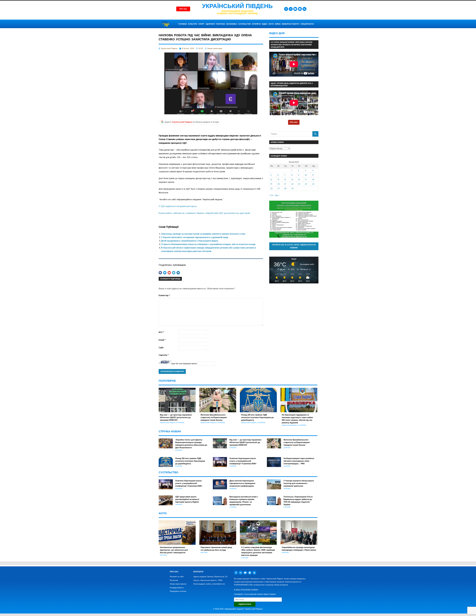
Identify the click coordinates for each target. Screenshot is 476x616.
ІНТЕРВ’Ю (256, 24)
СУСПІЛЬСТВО (244, 24)
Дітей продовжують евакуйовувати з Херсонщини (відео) (189, 241)
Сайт (161, 347)
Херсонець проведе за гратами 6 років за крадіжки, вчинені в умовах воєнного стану (203, 234)
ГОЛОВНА (182, 24)
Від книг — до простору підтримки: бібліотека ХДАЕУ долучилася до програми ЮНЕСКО (176, 417)
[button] (160, 272)
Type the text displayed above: (184, 363)
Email (162, 340)
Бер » (277, 195)
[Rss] (304, 9)
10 (306, 175)
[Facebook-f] (286, 9)
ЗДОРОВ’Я (210, 24)
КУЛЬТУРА (192, 24)
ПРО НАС (294, 122)
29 (292, 188)
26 (271, 188)
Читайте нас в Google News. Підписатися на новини (294, 246)
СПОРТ (201, 24)
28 (285, 188)
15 (292, 179)
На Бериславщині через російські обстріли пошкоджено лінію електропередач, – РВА (298, 461)
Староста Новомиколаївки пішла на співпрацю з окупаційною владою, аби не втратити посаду (208, 244)
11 (312, 175)
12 (271, 179)
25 (313, 184)
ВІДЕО (264, 24)
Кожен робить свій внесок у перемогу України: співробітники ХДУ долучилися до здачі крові (204, 213)
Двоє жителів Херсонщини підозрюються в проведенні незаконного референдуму (242, 483)
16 (299, 179)
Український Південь (237, 6)
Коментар (164, 295)
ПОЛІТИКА (220, 24)
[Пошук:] (290, 134)
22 (292, 184)
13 (278, 179)
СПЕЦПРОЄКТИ (307, 24)
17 (306, 179)
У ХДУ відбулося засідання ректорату (178, 206)
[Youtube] (295, 9)
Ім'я (161, 332)
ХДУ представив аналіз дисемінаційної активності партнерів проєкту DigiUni (187, 499)
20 (279, 184)
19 (271, 184)
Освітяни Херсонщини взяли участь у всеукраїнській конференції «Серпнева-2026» (242, 461)
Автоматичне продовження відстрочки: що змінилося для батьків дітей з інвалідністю (174, 550)
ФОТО (271, 24)
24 (306, 184)
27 (279, 188)
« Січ (271, 195)
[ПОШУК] (315, 134)
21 (285, 184)
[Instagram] (291, 9)
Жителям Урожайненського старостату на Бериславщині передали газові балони (214, 417)
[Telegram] (300, 9)
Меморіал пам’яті (290, 24)
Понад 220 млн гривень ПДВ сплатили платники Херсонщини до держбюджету (257, 417)
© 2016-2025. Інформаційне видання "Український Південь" (238, 609)
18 (313, 179)
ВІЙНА (278, 24)
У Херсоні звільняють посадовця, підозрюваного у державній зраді (194, 237)
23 (299, 184)
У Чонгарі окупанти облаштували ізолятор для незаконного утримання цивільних (298, 483)
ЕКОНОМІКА (231, 24)
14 (285, 179)
